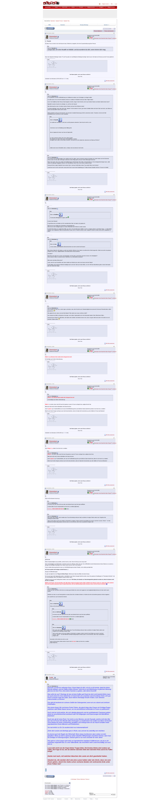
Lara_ (51, 677)
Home (56, 7)
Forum (96, 798)
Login (116, 3)
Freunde (81, 7)
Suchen (106, 24)
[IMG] (46, 793)
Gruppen (101, 7)
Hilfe (112, 3)
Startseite (52, 20)
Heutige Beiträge (84, 24)
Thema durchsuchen (109, 30)
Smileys (47, 791)
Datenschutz (77, 798)
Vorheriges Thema (76, 779)
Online (73, 7)
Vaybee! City (66, 20)
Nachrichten (48, 7)
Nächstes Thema (84, 779)
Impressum (59, 798)
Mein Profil (64, 7)
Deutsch (85, 798)
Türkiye (91, 798)
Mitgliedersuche (91, 7)
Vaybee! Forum (59, 20)
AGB (71, 798)
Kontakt (66, 798)
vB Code (47, 790)
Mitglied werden (105, 3)
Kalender (62, 24)
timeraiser (53, 36)
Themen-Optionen (98, 30)
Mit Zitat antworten (110, 80)
